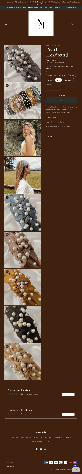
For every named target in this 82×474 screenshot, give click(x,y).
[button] (6, 24)
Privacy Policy (14, 437)
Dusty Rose (61, 75)
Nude (72, 75)
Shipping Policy (38, 437)
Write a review (68, 395)
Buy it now (61, 101)
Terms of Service (25, 437)
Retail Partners (37, 441)
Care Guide (58, 437)
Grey (58, 80)
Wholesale (67, 437)
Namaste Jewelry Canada (61, 469)
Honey (50, 75)
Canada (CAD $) (11, 466)
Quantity (48, 84)
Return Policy (48, 437)
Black (50, 80)
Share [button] (50, 136)
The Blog (47, 441)
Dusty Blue (68, 80)
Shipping (48, 62)
